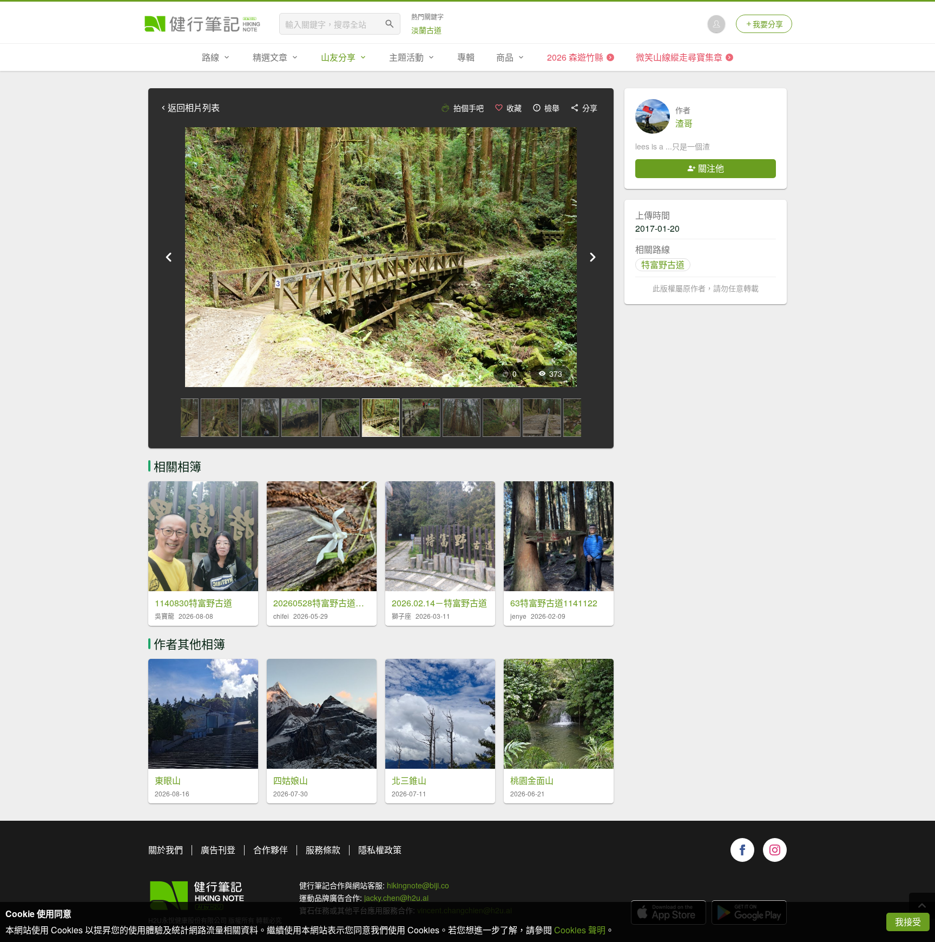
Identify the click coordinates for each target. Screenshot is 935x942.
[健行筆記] (202, 24)
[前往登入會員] (716, 23)
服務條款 (323, 849)
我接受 (908, 921)
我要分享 (768, 23)
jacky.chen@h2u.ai (396, 897)
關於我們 (165, 849)
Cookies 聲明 (579, 930)
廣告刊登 (218, 849)
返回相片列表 (194, 108)
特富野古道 (662, 264)
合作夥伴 (270, 849)
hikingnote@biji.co (418, 885)
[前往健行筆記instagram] (775, 850)
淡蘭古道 (426, 29)
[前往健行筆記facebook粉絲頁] (742, 850)
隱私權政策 (379, 849)
